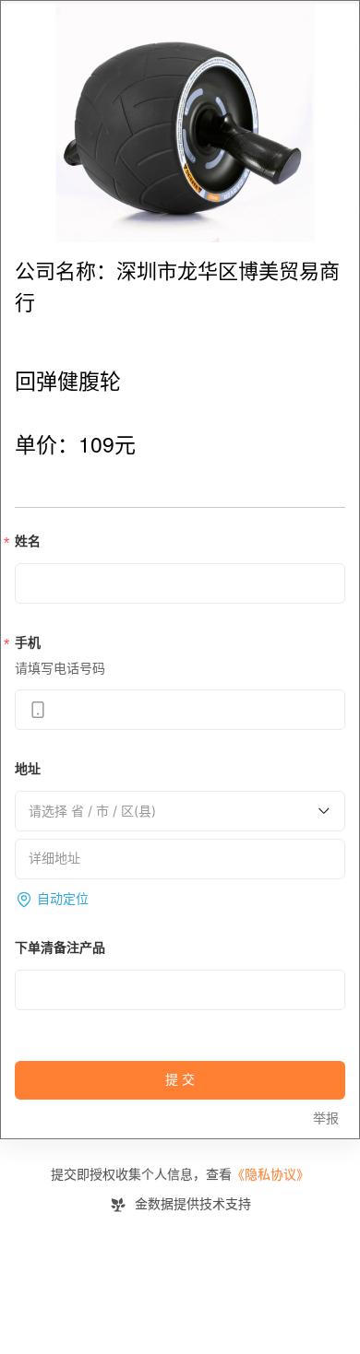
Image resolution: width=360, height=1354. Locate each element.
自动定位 (63, 899)
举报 (326, 1118)
